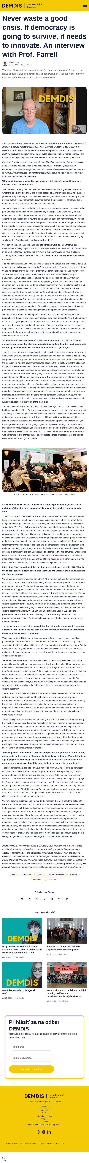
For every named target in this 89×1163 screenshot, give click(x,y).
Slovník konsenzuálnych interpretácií (44, 1125)
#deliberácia (36, 879)
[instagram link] (39, 1133)
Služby (44, 1119)
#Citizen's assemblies (56, 874)
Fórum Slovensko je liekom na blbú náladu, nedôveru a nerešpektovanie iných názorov (66, 993)
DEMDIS (15, 1143)
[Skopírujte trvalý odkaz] (66, 898)
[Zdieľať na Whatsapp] (44, 898)
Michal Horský (14, 62)
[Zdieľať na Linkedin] (52, 898)
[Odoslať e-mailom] (59, 898)
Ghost (62, 1143)
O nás (44, 1113)
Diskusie (44, 1122)
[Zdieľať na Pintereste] (37, 898)
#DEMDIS (73, 874)
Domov (44, 1110)
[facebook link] (44, 1133)
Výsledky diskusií (44, 1116)
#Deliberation (26, 874)
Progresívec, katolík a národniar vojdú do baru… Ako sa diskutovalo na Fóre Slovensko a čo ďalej (22, 949)
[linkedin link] (49, 1133)
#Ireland (40, 874)
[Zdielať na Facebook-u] (22, 898)
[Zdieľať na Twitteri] (29, 898)
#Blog (13, 874)
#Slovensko (51, 879)
